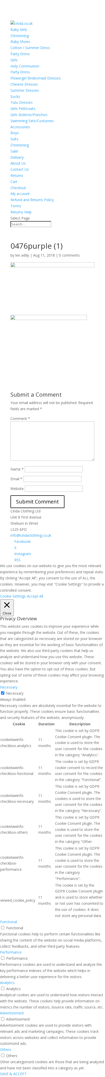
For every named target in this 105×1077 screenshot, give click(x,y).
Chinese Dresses (24, 84)
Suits (14, 138)
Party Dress (20, 53)
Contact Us (19, 169)
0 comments (69, 255)
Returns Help (21, 212)
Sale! (14, 151)
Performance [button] (11, 952)
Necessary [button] (8, 687)
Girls (14, 60)
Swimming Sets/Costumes (32, 120)
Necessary (14, 693)
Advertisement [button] (12, 1013)
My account (20, 193)
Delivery (17, 157)
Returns (16, 175)
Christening (19, 35)
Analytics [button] (7, 982)
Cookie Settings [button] (13, 596)
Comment (20, 418)
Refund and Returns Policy (32, 199)
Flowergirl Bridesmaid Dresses (35, 78)
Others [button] (5, 1049)
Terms (15, 205)
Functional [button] (8, 921)
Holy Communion (24, 66)
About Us (18, 163)
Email (16, 478)
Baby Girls (18, 29)
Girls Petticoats (22, 108)
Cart (13, 181)
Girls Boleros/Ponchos (28, 114)
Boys (14, 132)
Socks (15, 96)
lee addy (22, 255)
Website (17, 488)
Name (17, 469)
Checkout (18, 187)
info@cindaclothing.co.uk (30, 535)
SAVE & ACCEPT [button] (13, 1073)
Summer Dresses (24, 90)
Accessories (20, 126)
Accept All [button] (35, 596)
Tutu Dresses (21, 102)
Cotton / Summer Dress (30, 47)
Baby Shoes (20, 41)
